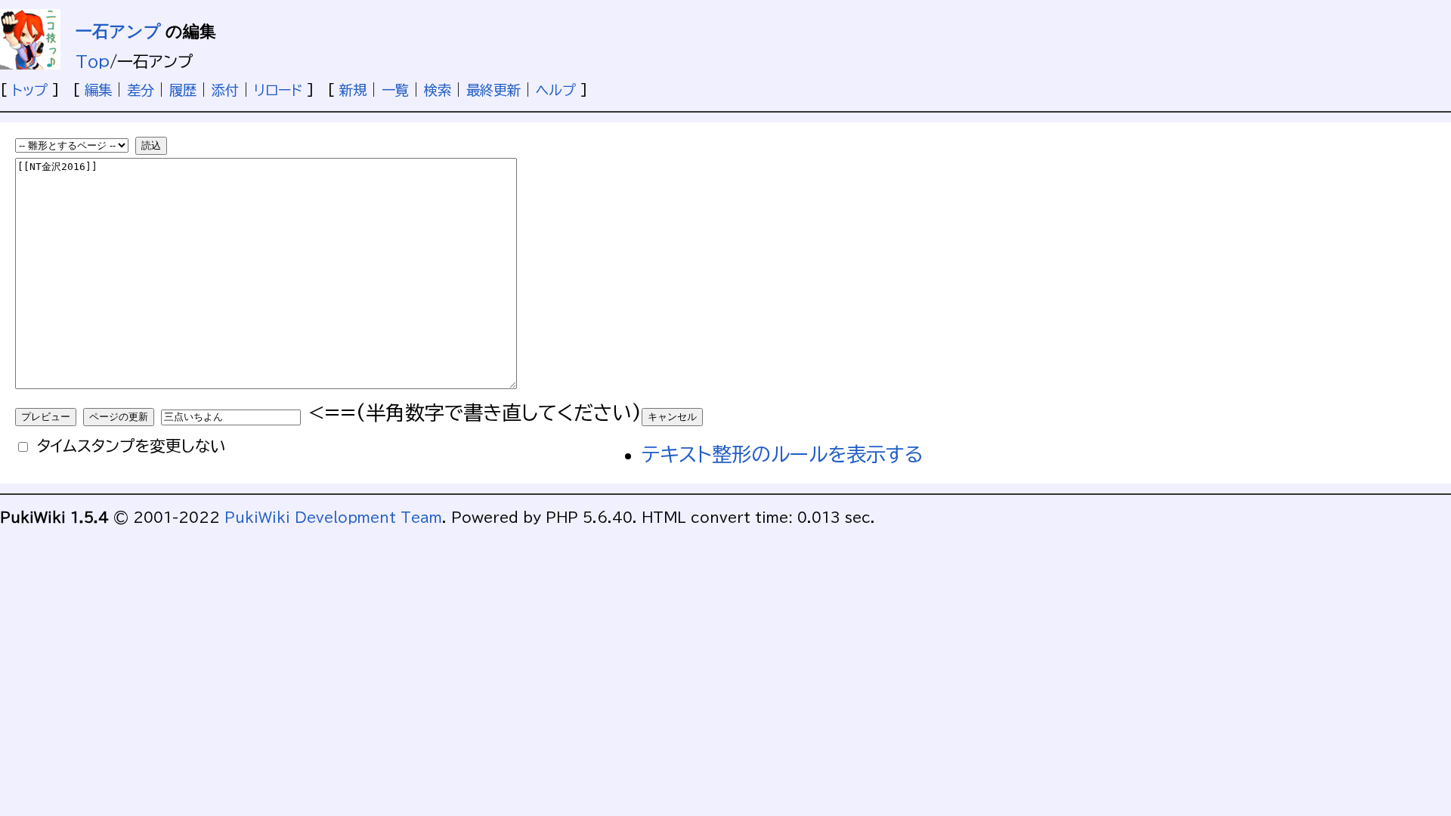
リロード (278, 90)
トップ (30, 90)
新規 (353, 90)
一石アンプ (118, 31)
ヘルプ (556, 90)
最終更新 (493, 90)
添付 (225, 90)
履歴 (182, 90)
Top (93, 61)
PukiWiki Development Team (333, 517)
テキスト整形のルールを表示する (783, 454)
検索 (437, 90)
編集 (98, 90)
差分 (140, 90)
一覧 (395, 90)
